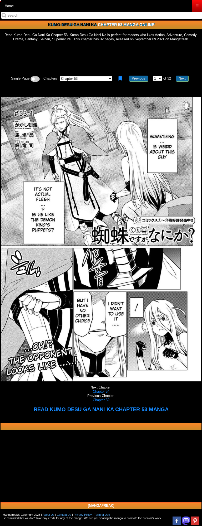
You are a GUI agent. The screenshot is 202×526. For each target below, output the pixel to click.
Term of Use (102, 514)
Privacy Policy (83, 514)
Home (9, 6)
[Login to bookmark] (120, 78)
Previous (138, 78)
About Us (48, 514)
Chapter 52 (101, 400)
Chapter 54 (101, 392)
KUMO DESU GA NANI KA (72, 24)
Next (182, 78)
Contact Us (64, 514)
